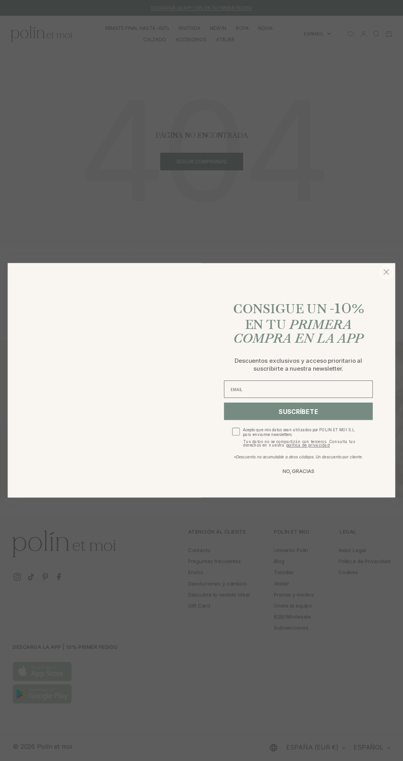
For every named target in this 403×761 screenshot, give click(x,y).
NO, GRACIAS (298, 471)
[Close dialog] (386, 272)
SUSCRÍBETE (298, 412)
